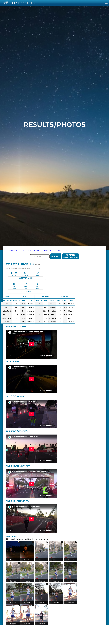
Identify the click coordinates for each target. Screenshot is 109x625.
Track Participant (32, 250)
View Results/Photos (16, 250)
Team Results (46, 250)
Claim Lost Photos (60, 250)
